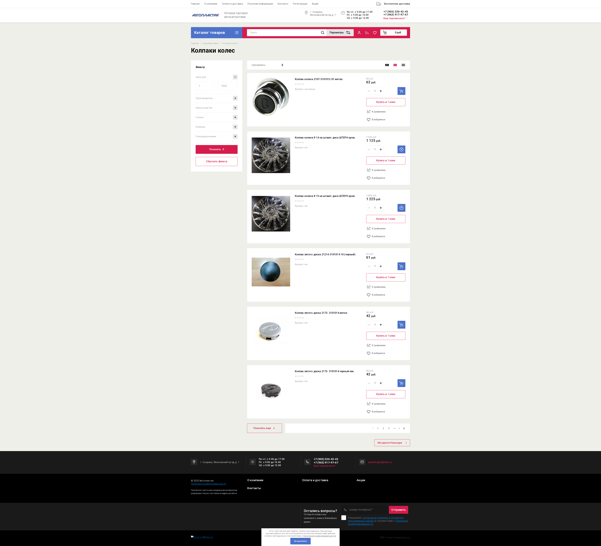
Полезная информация (260, 3)
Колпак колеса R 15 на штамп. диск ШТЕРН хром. (325, 196)
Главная (195, 3)
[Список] (395, 65)
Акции (315, 3)
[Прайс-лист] (403, 65)
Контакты (283, 3)
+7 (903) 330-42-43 (395, 11)
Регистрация (300, 3)
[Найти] (322, 32)
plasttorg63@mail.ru (380, 462)
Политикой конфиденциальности (319, 536)
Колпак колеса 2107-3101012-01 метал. (319, 79)
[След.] (399, 428)
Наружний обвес (211, 43)
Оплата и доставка (232, 3)
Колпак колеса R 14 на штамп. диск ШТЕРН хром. (325, 137)
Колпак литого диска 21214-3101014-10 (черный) (325, 254)
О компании (210, 3)
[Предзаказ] (401, 149)
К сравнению (379, 111)
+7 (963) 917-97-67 (395, 14)
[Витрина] (387, 65)
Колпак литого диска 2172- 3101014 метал (321, 312)
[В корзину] (401, 91)
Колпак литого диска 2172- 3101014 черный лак (324, 371)
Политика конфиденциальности (208, 483)
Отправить (398, 509)
